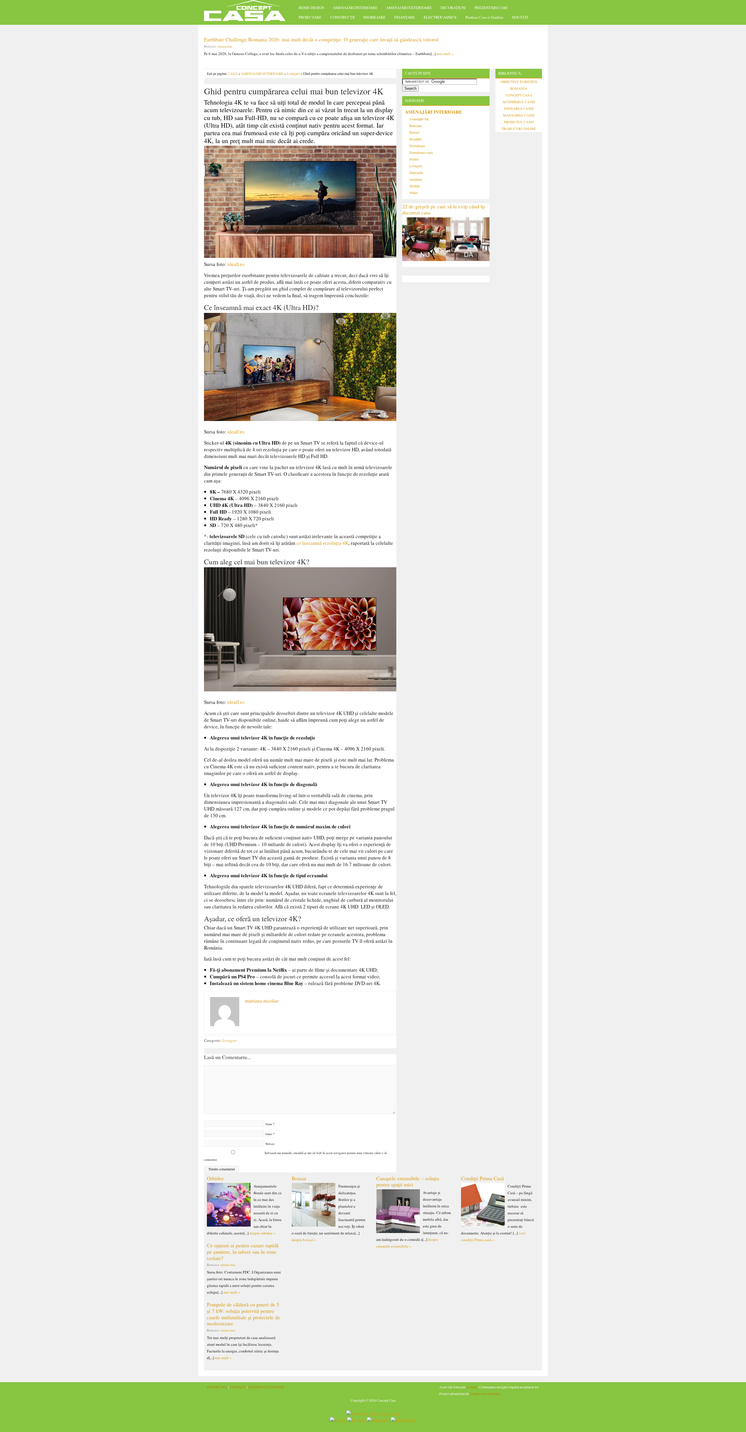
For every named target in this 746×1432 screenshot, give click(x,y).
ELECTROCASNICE (440, 17)
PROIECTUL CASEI (519, 121)
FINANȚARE (404, 17)
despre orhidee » (262, 1233)
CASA (232, 73)
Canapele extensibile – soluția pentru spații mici (407, 1181)
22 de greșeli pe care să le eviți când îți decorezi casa (443, 209)
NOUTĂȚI (520, 17)
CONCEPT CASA (519, 95)
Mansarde (416, 172)
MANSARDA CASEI (518, 115)
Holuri (413, 159)
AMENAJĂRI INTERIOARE (355, 7)
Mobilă (414, 186)
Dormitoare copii (421, 152)
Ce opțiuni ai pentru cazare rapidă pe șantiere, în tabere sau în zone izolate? (243, 1251)
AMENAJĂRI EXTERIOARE (409, 7)
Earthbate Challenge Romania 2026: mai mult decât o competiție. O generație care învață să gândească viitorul (321, 39)
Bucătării (415, 139)
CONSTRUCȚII (342, 17)
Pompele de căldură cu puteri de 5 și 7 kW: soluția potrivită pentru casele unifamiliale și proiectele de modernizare (243, 1314)
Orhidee (215, 1178)
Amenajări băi (419, 119)
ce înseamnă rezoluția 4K (322, 543)
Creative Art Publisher (485, 1393)
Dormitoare (417, 145)
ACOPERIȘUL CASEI (518, 101)
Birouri (414, 132)
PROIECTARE (310, 17)
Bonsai (299, 1178)
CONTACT (238, 1387)
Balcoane (415, 125)
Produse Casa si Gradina (484, 17)
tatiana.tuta (225, 46)
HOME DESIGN (311, 7)
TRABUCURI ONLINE (519, 128)
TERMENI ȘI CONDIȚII (266, 1387)
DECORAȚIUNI (453, 7)
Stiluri (413, 192)
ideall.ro (235, 264)
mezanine (415, 179)
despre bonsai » (304, 1239)
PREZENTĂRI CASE (491, 7)
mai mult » (445, 53)
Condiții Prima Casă (482, 1178)
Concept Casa (247, 12)
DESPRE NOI (217, 1387)
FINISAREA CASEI (519, 108)
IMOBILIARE (374, 17)
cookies (472, 1387)
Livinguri (293, 73)
